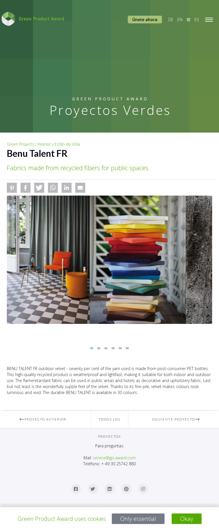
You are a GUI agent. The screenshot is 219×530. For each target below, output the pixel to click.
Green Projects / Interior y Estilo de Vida (43, 144)
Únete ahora (144, 19)
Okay (186, 519)
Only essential (138, 519)
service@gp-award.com (114, 457)
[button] (12, 188)
